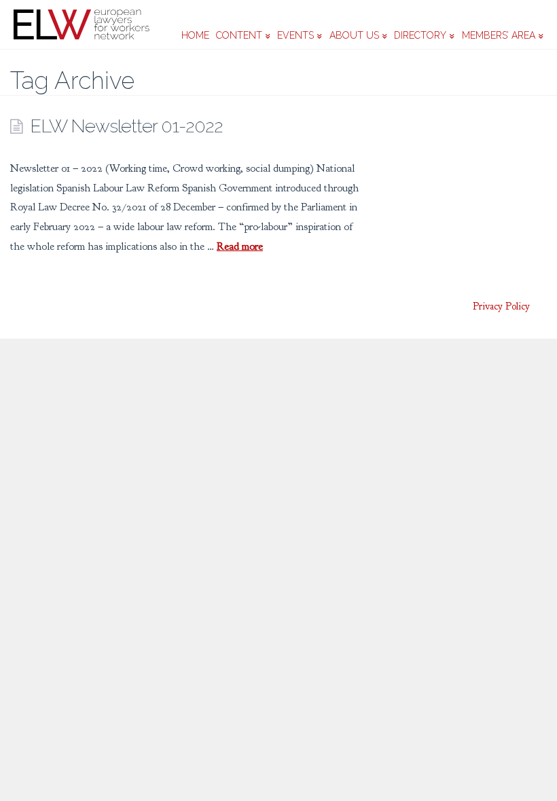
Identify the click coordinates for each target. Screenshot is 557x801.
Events (295, 35)
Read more (240, 246)
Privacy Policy (501, 306)
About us (354, 35)
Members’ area (498, 35)
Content (239, 35)
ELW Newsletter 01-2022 (126, 125)
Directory (420, 35)
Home (195, 35)
